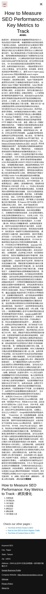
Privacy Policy (7, 584)
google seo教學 (31, 314)
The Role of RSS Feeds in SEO (20, 528)
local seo (34, 245)
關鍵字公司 (10, 160)
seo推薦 (30, 133)
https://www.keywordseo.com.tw (30, 575)
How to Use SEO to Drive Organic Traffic (24, 530)
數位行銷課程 (11, 293)
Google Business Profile (11, 570)
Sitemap (5, 579)
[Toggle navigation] (41, 4)
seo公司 (34, 144)
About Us (5, 588)
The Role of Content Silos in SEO (21, 533)
